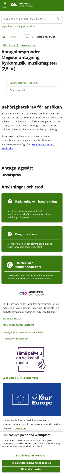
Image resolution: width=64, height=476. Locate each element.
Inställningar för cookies (30, 455)
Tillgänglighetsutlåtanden (15, 338)
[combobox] (29, 18)
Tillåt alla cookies (31, 469)
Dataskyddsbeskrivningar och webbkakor (23, 332)
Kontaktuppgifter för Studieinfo (18, 324)
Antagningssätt (17, 90)
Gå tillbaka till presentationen (19, 45)
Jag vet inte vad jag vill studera (18, 26)
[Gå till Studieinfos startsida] (22, 5)
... (27, 36)
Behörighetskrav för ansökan (24, 82)
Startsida (12, 36)
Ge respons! (20, 428)
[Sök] (58, 19)
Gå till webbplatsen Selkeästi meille (20, 377)
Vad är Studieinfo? (12, 318)
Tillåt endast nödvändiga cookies (31, 462)
